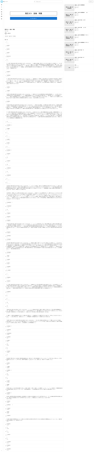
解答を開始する (34, 18)
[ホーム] (1, 5)
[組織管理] (1, 14)
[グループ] (1, 9)
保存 (7, 36)
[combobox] (49, 1)
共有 (11, 36)
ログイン (91, 1)
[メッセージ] (1, 16)
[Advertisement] (78, 79)
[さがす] (1, 7)
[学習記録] (1, 12)
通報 (14, 36)
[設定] (1, 19)
